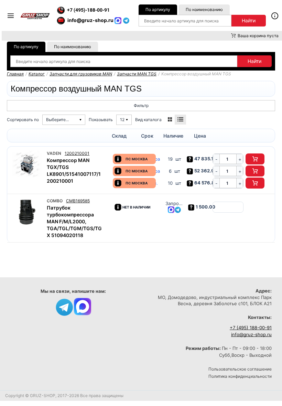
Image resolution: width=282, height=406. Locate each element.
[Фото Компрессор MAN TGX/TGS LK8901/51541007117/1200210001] (27, 164)
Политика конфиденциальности (240, 376)
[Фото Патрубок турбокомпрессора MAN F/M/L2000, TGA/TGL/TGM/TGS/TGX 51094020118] (27, 212)
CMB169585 (78, 200)
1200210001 (77, 153)
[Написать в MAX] (119, 20)
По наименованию (204, 9)
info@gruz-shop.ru (251, 334)
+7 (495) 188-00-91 (251, 327)
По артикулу (157, 9)
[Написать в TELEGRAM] (126, 20)
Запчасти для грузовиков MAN (81, 73)
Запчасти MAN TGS (136, 73)
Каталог (37, 73)
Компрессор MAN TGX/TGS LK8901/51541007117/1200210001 (74, 170)
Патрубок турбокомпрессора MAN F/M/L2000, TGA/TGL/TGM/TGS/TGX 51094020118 (74, 221)
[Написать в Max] (82, 306)
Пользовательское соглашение (240, 369)
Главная (15, 73)
